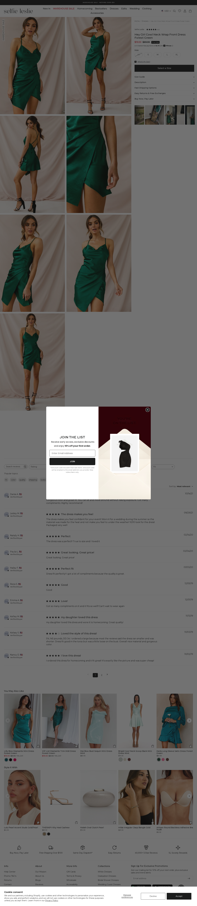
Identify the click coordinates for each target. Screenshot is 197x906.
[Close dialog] (147, 410)
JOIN (72, 461)
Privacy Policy (51, 900)
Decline (153, 896)
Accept (179, 896)
